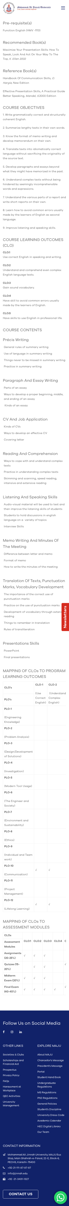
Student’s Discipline (49, 1109)
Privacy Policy (11, 1075)
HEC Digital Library (49, 1126)
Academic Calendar (49, 1120)
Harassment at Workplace (12, 1088)
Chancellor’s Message (50, 1060)
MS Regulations (46, 1092)
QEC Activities (11, 1096)
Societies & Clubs (13, 1054)
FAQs (6, 1081)
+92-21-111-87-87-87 (19, 1168)
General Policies (47, 1104)
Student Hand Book (49, 1077)
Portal (40, 1071)
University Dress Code (50, 1115)
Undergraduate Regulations (46, 1085)
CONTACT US (20, 1194)
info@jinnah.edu (18, 1173)
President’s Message (49, 1066)
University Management (11, 1103)
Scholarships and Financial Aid (13, 1062)
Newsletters (65, 617)
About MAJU (45, 1054)
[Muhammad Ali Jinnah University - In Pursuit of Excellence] (27, 8)
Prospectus (9, 1070)
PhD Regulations (47, 1098)
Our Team (43, 1132)
